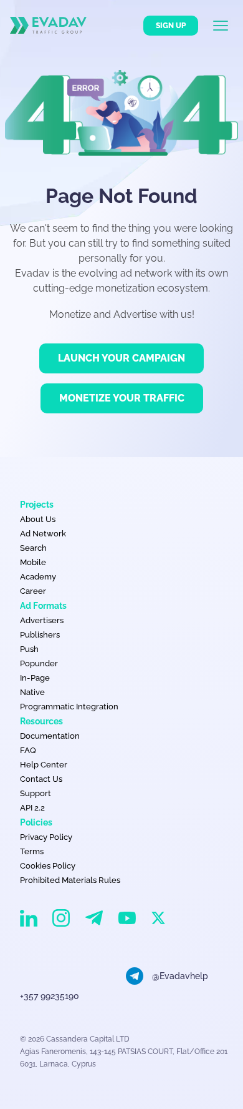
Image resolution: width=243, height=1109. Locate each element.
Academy (38, 576)
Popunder (39, 663)
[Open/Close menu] (228, 26)
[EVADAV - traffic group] (48, 25)
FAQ (28, 750)
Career (33, 591)
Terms (32, 851)
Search (33, 548)
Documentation (50, 736)
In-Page (35, 678)
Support (35, 793)
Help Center (43, 764)
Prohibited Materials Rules (70, 880)
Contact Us (41, 779)
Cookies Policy (47, 865)
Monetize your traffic (121, 398)
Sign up (171, 25)
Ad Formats (43, 606)
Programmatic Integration (69, 706)
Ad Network (43, 533)
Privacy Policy (46, 837)
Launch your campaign (121, 358)
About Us (37, 519)
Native (32, 692)
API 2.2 (32, 807)
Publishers (40, 634)
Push (29, 649)
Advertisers (42, 620)
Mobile (33, 562)
